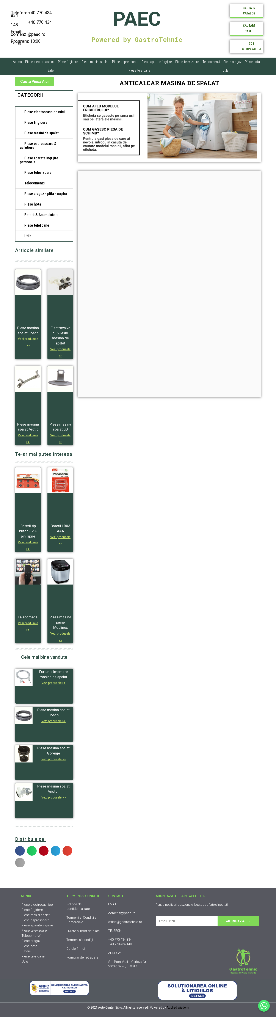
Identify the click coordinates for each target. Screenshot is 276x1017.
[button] (34, 81)
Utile (226, 70)
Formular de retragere (82, 957)
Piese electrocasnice (40, 62)
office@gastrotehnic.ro (125, 922)
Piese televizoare (187, 62)
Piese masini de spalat (41, 133)
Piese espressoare (125, 62)
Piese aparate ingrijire (157, 62)
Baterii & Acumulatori (41, 214)
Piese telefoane (139, 70)
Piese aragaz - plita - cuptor (45, 193)
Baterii (51, 70)
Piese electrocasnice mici (44, 112)
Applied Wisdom (178, 1007)
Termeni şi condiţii (79, 940)
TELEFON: (115, 931)
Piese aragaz (232, 62)
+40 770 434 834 (31, 14)
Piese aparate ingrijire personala (39, 160)
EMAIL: (113, 904)
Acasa (17, 62)
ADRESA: (114, 953)
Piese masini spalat (95, 62)
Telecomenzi (211, 62)
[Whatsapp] (264, 1006)
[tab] (44, 112)
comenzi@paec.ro (28, 34)
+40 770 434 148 (31, 23)
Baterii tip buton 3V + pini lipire (28, 531)
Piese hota (252, 62)
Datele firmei (75, 949)
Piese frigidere (68, 62)
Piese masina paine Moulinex (60, 622)
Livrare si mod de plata (83, 931)
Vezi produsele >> (53, 683)
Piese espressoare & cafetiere (38, 145)
